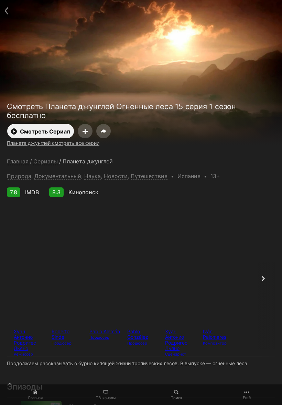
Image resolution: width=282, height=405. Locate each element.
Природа (19, 176)
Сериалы (45, 161)
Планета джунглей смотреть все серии (53, 143)
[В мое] (85, 131)
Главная (35, 397)
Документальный (57, 176)
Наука (92, 176)
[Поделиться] (103, 131)
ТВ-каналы (106, 397)
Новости (116, 176)
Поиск (176, 397)
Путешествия (149, 176)
